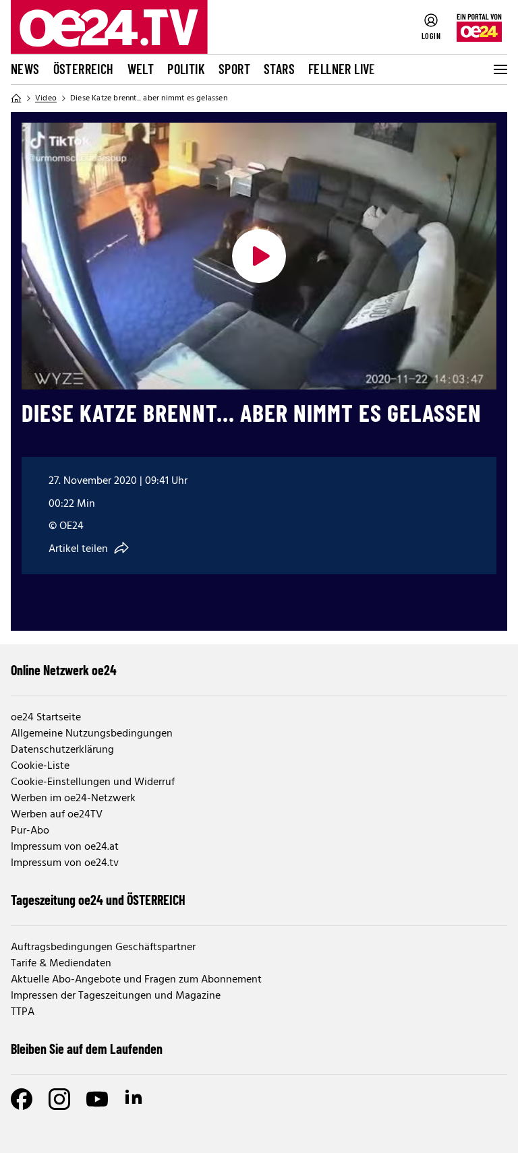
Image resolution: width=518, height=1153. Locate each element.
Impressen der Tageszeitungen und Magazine (116, 996)
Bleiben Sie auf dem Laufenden (87, 1048)
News (25, 69)
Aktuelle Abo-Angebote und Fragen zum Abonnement (136, 980)
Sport (234, 69)
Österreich (83, 69)
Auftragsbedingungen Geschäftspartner (103, 947)
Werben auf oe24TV (57, 814)
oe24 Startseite (46, 717)
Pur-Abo (30, 831)
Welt (140, 69)
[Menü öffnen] (499, 69)
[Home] (16, 98)
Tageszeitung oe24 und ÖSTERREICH (98, 900)
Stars (279, 69)
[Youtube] (97, 1099)
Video (46, 98)
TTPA (22, 1012)
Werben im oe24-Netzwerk (73, 798)
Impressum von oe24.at (65, 847)
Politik (186, 69)
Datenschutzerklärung (62, 750)
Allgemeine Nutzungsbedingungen (92, 734)
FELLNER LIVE (342, 69)
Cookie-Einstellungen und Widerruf (93, 782)
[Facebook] (21, 1099)
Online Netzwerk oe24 (64, 670)
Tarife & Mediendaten (61, 963)
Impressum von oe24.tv (65, 863)
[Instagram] (59, 1099)
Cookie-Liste (40, 766)
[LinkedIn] (135, 1099)
